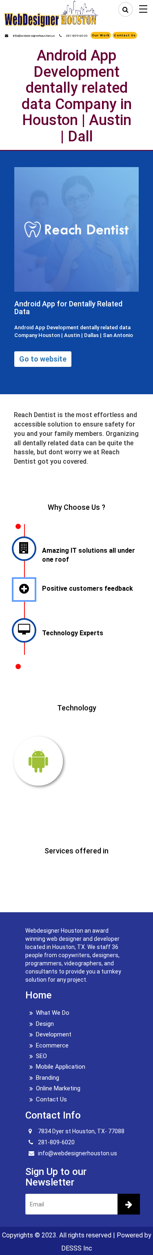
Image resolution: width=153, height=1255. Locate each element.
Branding (47, 1077)
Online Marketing (58, 1088)
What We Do (52, 1012)
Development (53, 1034)
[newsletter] (129, 1204)
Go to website (43, 359)
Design (45, 1023)
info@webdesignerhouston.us (33, 36)
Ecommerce (52, 1045)
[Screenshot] (76, 216)
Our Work (101, 35)
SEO (41, 1056)
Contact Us (125, 35)
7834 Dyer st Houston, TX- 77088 (81, 1131)
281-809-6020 (77, 36)
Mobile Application (60, 1066)
